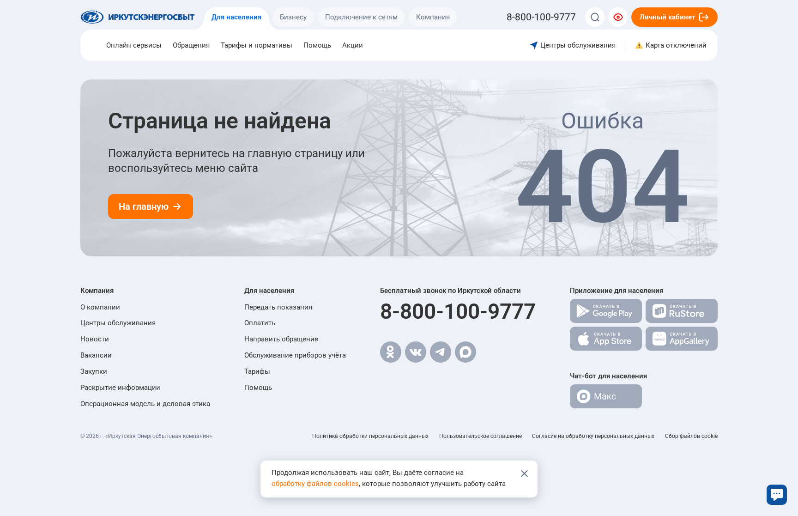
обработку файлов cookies (315, 484)
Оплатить (259, 323)
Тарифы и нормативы (256, 45)
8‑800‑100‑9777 (541, 17)
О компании (100, 307)
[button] (145, 290)
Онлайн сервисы (134, 45)
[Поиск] (595, 17)
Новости (94, 339)
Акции (352, 45)
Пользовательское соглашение (480, 436)
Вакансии (96, 355)
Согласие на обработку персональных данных (593, 436)
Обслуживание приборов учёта (295, 355)
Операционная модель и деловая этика (145, 404)
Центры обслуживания (118, 323)
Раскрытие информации (120, 387)
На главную (144, 206)
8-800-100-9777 (458, 311)
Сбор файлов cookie (691, 436)
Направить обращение (281, 339)
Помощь (317, 45)
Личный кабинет (667, 17)
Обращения (191, 45)
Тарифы (257, 371)
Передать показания (278, 307)
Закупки (93, 371)
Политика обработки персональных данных (370, 436)
